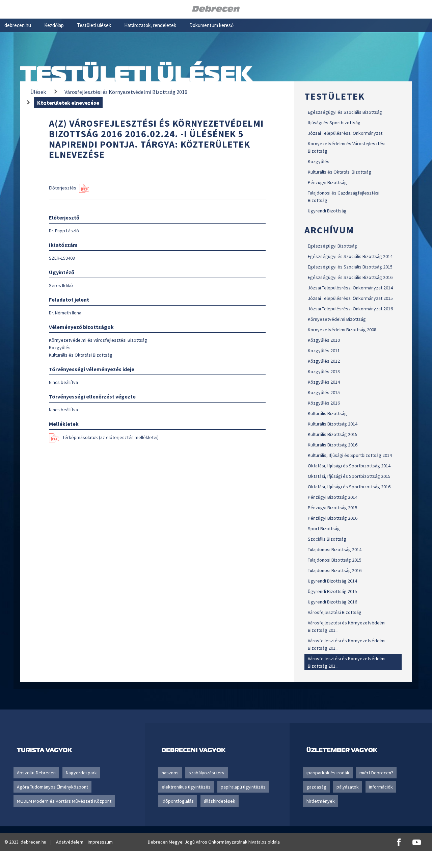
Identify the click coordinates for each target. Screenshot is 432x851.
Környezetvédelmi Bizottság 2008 (342, 330)
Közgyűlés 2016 (324, 403)
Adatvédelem (69, 842)
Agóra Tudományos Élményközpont (52, 787)
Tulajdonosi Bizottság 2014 (334, 549)
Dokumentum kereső (211, 25)
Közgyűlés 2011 (324, 350)
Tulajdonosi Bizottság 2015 (334, 560)
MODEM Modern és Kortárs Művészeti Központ (64, 801)
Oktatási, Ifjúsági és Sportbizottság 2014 (349, 466)
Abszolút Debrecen (36, 773)
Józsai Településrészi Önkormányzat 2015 (350, 298)
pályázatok (347, 787)
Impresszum (100, 842)
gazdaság (316, 787)
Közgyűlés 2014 (324, 382)
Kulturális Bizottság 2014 (332, 424)
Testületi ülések (94, 25)
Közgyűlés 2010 (324, 340)
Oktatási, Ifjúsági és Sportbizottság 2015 (349, 476)
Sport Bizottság (324, 528)
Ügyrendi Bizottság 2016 (332, 602)
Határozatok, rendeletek (150, 25)
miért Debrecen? (376, 773)
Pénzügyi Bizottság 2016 (332, 518)
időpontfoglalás (178, 801)
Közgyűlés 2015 (324, 392)
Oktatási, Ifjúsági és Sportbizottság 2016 (349, 487)
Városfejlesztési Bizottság (334, 612)
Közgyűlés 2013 (324, 371)
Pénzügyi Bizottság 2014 (332, 497)
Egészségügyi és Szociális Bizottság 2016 (350, 277)
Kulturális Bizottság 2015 (332, 434)
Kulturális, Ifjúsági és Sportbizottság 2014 (350, 455)
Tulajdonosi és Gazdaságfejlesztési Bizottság (343, 196)
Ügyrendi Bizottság (327, 211)
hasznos (170, 773)
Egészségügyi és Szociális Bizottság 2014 (350, 256)
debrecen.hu (17, 25)
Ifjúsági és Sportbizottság (334, 123)
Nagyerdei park (81, 773)
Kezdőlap (54, 25)
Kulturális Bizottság (327, 413)
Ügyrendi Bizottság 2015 (332, 591)
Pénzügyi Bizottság (327, 182)
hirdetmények (320, 801)
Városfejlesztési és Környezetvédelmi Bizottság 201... (346, 626)
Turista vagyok (44, 749)
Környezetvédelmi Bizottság (337, 319)
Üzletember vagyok (341, 749)
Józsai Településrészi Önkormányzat (345, 133)
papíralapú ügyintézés (243, 787)
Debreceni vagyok (193, 749)
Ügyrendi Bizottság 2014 (332, 581)
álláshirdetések (219, 801)
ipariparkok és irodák (327, 773)
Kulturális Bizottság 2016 (332, 445)
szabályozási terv (206, 773)
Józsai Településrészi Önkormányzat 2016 (350, 309)
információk (381, 787)
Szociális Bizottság (327, 539)
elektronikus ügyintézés (186, 787)
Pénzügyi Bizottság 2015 (332, 508)
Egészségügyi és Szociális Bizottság (345, 112)
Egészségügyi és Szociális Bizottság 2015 (350, 267)
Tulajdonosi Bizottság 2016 (334, 570)
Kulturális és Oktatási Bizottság (339, 172)
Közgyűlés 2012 (324, 361)
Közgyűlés (318, 161)
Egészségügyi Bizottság (332, 246)
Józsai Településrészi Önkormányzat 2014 (350, 288)
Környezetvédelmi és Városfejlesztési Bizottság (346, 147)
